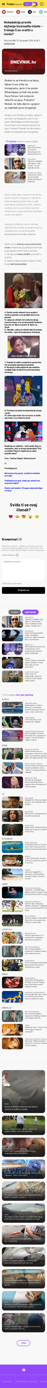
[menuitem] (42, 4)
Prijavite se (23, 590)
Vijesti (23, 12)
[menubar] (42, 4)
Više (23, 1343)
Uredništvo (7, 1381)
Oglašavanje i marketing (26, 1381)
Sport (34, 12)
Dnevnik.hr (10, 12)
